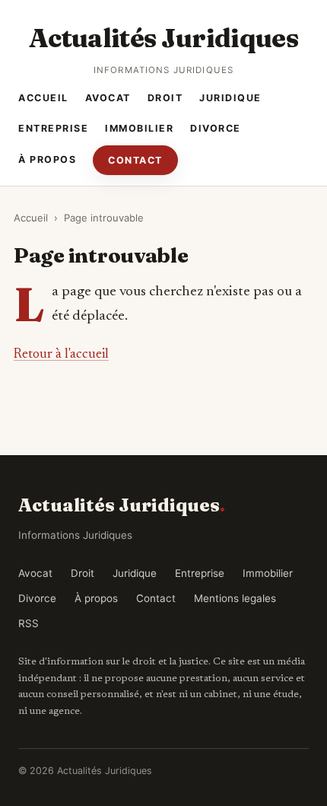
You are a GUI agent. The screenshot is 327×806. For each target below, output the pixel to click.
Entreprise (53, 128)
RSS (28, 623)
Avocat (108, 98)
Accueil (43, 98)
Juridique (230, 98)
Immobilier (139, 128)
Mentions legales (235, 598)
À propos (47, 159)
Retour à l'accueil (61, 355)
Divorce (215, 128)
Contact (135, 160)
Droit (165, 98)
